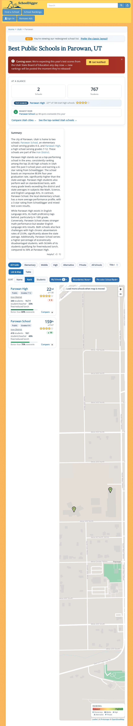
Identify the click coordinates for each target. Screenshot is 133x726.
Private (82, 264)
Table (28, 271)
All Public (14, 264)
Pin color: (106, 279)
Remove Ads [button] (26, 18)
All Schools (97, 264)
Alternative (68, 264)
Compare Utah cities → (24, 120)
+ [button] (121, 289)
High (55, 264)
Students (41, 279)
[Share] (127, 5)
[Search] (121, 5)
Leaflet (94, 719)
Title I (113, 264)
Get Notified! (99, 62)
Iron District (42, 152)
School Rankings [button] (33, 11)
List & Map (16, 271)
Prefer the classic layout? (94, 38)
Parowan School (27, 113)
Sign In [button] (10, 18)
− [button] (121, 294)
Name (19, 279)
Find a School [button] (12, 11)
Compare (45, 312)
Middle (44, 264)
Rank (29, 279)
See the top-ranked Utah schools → (58, 120)
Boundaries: (81, 279)
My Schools (57, 279)
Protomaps (105, 719)
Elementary (30, 264)
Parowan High (37, 102)
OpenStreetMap (118, 719)
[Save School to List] (52, 312)
